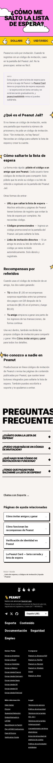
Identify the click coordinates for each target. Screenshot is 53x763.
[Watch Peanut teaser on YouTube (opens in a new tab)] (19, 589)
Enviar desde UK (11, 684)
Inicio (6, 571)
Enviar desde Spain (12, 680)
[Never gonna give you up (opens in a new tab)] (28, 590)
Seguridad (37, 630)
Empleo (10, 638)
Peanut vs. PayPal (35, 660)
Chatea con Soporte (16, 495)
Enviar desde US (11, 689)
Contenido (27, 623)
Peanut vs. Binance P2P (37, 656)
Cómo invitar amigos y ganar (31, 338)
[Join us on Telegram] (6, 613)
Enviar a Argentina (12, 656)
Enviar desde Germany (14, 676)
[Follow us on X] (11, 613)
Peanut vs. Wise (34, 676)
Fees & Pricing (10, 733)
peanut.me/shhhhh (15, 96)
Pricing (7, 709)
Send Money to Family (13, 725)
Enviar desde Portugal (13, 693)
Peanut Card (39, 83)
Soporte (10, 623)
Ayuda (12, 571)
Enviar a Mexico (11, 668)
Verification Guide (12, 737)
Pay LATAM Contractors (14, 729)
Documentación (16, 630)
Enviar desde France (13, 672)
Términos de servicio (36, 705)
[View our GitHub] (16, 613)
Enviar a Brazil (10, 660)
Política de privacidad (36, 709)
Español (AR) (36, 613)
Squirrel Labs (26, 601)
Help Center (9, 705)
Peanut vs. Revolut (35, 664)
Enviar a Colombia (12, 664)
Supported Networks (12, 713)
